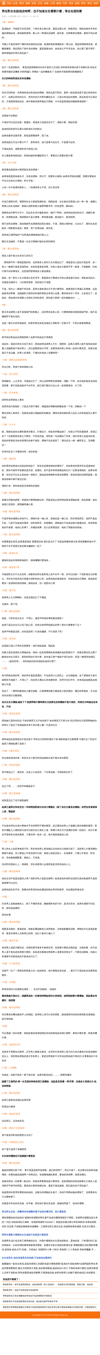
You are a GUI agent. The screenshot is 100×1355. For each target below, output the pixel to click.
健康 (28, 3)
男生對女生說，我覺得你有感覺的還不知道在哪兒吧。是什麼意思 (34, 1211)
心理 (52, 3)
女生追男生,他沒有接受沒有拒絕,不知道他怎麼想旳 (27, 1257)
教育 (21, 3)
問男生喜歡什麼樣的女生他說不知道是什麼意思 (25, 1234)
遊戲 (77, 3)
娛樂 (46, 3)
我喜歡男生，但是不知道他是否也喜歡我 (20, 1290)
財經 (96, 3)
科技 (34, 3)
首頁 (9, 3)
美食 (71, 3)
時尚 (83, 3)
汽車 (65, 3)
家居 (89, 3)
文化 (40, 3)
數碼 (59, 3)
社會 (15, 3)
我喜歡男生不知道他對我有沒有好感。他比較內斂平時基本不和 (30, 1301)
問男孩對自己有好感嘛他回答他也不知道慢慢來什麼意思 (27, 1296)
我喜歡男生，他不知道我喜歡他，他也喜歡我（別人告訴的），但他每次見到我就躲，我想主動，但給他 (48, 1284)
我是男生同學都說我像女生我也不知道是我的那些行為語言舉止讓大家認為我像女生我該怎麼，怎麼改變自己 (50, 1307)
